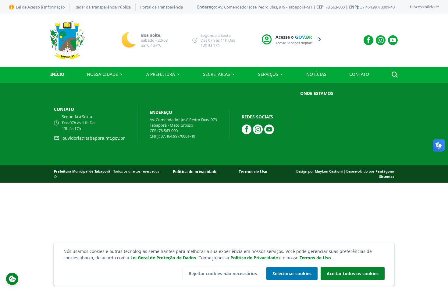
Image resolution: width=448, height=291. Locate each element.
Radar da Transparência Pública (102, 7)
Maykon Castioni (329, 171)
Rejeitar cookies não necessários (223, 273)
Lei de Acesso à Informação (40, 7)
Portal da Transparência (161, 7)
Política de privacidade (195, 171)
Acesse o (294, 39)
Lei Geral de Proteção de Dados (163, 258)
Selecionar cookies (291, 273)
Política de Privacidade (254, 258)
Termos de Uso (315, 258)
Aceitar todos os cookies (353, 273)
